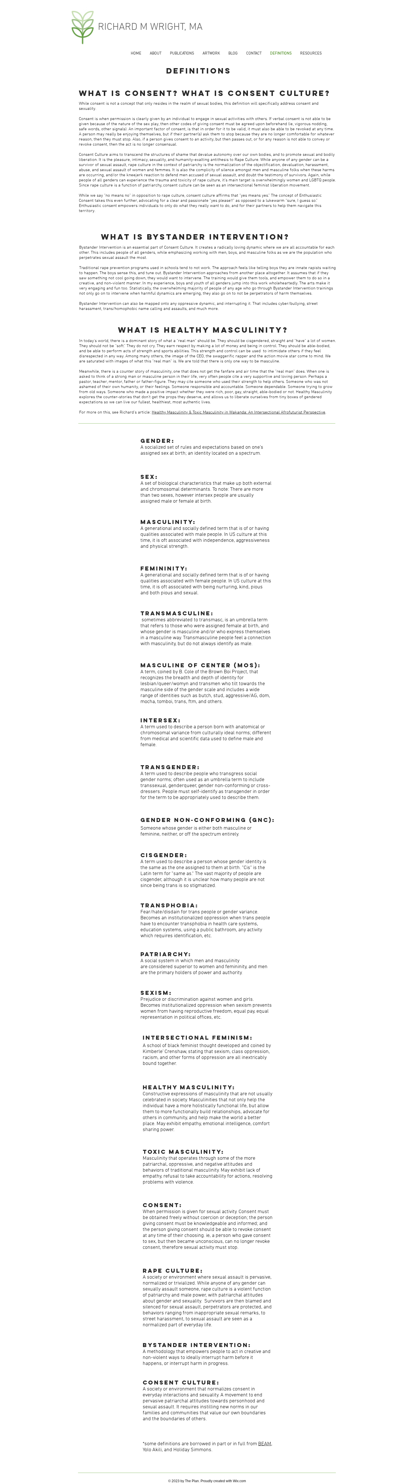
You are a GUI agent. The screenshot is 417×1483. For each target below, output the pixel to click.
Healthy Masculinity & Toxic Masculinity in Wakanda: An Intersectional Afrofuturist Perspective (238, 412)
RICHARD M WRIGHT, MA (150, 27)
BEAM (264, 1444)
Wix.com (239, 1481)
